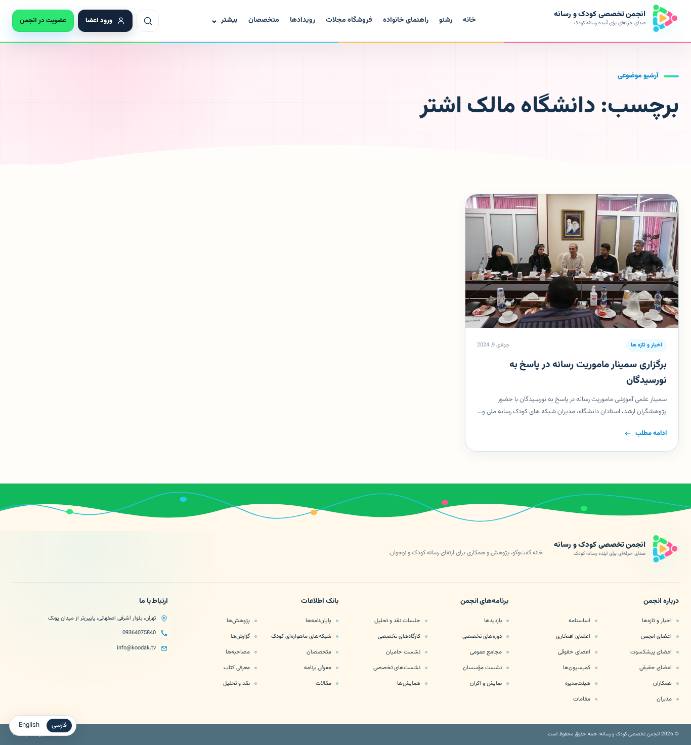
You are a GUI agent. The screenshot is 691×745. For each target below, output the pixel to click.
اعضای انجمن (656, 636)
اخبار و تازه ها (646, 345)
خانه (469, 20)
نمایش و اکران (486, 683)
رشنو (445, 20)
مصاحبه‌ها (238, 651)
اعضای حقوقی (574, 651)
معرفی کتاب (237, 667)
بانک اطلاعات (319, 602)
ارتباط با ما (153, 602)
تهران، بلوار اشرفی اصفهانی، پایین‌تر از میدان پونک (102, 618)
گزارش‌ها (240, 636)
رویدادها (302, 20)
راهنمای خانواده (405, 20)
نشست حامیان (403, 651)
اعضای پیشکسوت (651, 651)
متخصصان (263, 20)
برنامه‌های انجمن (484, 602)
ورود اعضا (98, 21)
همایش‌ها (408, 683)
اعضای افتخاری (573, 636)
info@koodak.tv (136, 648)
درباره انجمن (661, 602)
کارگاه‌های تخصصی (399, 636)
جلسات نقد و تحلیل (397, 620)
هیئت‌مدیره (577, 683)
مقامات (581, 699)
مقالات (323, 683)
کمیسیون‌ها (576, 667)
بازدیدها (493, 620)
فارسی (59, 725)
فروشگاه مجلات (349, 20)
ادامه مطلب (651, 433)
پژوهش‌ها (238, 620)
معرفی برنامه (317, 667)
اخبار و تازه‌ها (657, 620)
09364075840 (139, 633)
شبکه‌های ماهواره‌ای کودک (301, 636)
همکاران (662, 683)
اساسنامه (579, 620)
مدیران (664, 699)
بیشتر (223, 21)
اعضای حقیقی (655, 667)
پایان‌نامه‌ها (318, 620)
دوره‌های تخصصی (482, 636)
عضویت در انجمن (43, 21)
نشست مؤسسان (482, 667)
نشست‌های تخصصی (396, 667)
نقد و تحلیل (236, 683)
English (29, 725)
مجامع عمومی (486, 651)
